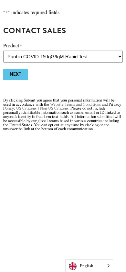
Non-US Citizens (54, 108)
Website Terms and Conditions (75, 104)
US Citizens (26, 108)
